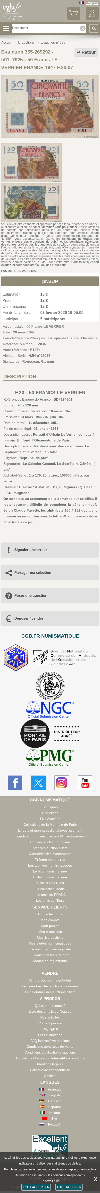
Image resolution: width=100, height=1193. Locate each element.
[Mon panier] (73, 19)
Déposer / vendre (28, 618)
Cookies (50, 1076)
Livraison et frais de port (50, 955)
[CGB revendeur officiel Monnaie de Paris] (50, 734)
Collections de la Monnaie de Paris (50, 824)
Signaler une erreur (30, 550)
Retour (89, 52)
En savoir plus (50, 1181)
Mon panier (50, 926)
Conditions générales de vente (50, 1046)
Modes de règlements (50, 961)
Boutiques (50, 807)
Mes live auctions (50, 937)
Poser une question (30, 595)
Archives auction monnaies (50, 842)
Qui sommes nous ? (50, 1006)
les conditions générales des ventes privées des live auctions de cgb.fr (50, 243)
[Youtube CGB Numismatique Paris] (85, 782)
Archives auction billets (50, 848)
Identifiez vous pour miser (59, 227)
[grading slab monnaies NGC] (50, 710)
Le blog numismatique (50, 871)
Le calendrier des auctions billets (50, 992)
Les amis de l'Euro (50, 900)
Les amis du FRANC (50, 895)
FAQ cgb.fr (50, 1029)
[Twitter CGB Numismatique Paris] (38, 782)
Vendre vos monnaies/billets (50, 980)
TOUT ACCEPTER (36, 1187)
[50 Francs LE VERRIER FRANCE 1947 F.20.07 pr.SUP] (50, 137)
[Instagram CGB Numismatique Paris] (61, 782)
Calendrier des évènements (50, 854)
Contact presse (50, 1023)
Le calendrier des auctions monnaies (50, 986)
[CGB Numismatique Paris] (12, 20)
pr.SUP (50, 281)
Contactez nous (50, 914)
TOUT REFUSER (69, 1187)
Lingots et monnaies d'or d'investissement (50, 830)
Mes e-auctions (50, 932)
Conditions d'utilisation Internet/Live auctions (50, 1058)
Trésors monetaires (50, 860)
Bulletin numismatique (50, 877)
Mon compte (50, 920)
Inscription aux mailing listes (50, 949)
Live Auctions (50, 819)
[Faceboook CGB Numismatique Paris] (15, 782)
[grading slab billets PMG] (50, 758)
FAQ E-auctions (50, 1035)
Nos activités (50, 1017)
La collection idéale (50, 889)
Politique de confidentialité (50, 1070)
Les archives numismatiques (50, 865)
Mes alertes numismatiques (50, 943)
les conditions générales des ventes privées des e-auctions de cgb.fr (50, 240)
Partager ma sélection (32, 572)
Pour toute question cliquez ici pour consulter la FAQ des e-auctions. (50, 263)
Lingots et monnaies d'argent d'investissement (50, 836)
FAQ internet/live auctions (50, 1041)
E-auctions (50, 813)
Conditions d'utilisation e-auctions (50, 1052)
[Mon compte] (92, 19)
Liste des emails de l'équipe (50, 1011)
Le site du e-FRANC (50, 883)
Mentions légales (50, 1064)
